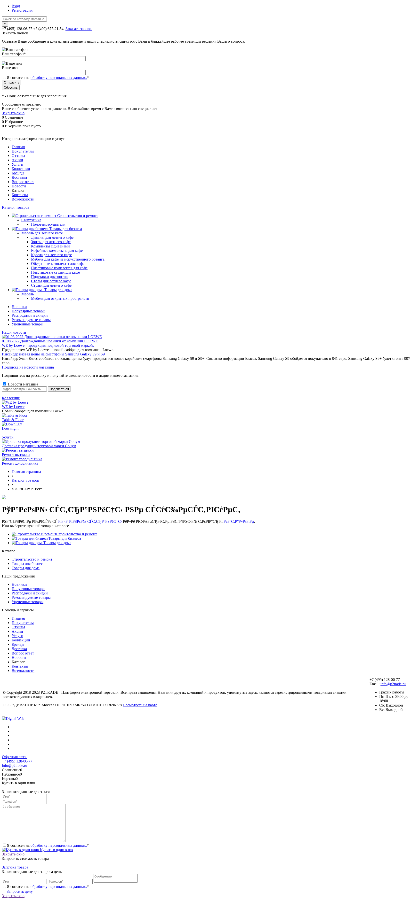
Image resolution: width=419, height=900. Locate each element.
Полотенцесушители (48, 224)
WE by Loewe (13, 407)
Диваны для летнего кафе (52, 237)
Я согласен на (48, 78)
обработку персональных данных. (59, 78)
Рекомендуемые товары (31, 320)
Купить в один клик (56, 850)
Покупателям (23, 151)
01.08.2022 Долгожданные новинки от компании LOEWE (50, 341)
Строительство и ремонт (76, 534)
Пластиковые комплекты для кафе (59, 268)
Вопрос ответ (23, 182)
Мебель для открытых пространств (60, 298)
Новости (19, 186)
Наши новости (14, 332)
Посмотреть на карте (140, 705)
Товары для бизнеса (64, 538)
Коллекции (21, 169)
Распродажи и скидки (30, 315)
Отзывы (18, 156)
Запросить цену (19, 891)
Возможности (23, 199)
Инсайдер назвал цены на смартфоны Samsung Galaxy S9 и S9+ (54, 354)
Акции (17, 160)
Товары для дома (57, 543)
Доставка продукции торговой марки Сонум (39, 446)
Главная (18, 147)
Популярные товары (28, 311)
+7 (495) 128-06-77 (17, 761)
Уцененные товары (27, 324)
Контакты (20, 195)
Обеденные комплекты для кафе (57, 264)
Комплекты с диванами (50, 246)
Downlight (10, 428)
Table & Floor (13, 420)
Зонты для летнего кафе (51, 242)
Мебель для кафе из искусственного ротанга (68, 259)
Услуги (17, 164)
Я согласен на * (48, 845)
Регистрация (22, 10)
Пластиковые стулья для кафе (55, 272)
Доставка (19, 177)
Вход (16, 6)
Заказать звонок (78, 29)
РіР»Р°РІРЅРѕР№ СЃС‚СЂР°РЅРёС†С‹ (90, 521)
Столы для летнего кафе (51, 281)
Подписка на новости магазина (28, 367)
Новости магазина (22, 384)
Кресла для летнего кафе (51, 255)
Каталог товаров (15, 207)
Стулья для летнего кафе (51, 285)
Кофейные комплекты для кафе (57, 250)
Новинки (19, 307)
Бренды (18, 173)
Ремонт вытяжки (16, 455)
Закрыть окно (13, 113)
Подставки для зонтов (49, 277)
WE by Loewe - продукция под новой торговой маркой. (48, 345)
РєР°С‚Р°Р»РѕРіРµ (239, 521)
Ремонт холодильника (20, 463)
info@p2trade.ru (393, 684)
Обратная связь (14, 757)
